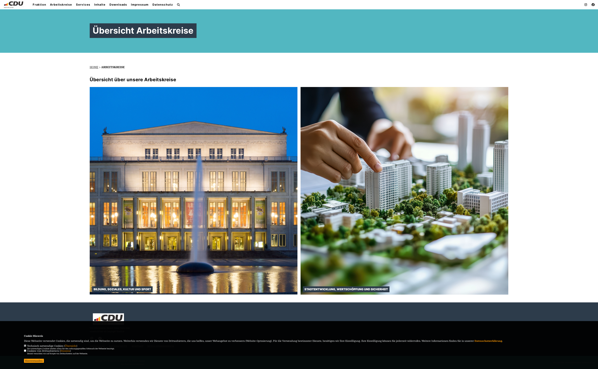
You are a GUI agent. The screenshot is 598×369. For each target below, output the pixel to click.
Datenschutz (162, 4)
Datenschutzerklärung (488, 340)
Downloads (118, 4)
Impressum (140, 4)
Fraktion (39, 4)
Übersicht (70, 345)
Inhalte (100, 4)
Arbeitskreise (61, 4)
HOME (94, 67)
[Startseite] (108, 319)
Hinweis (65, 350)
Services (83, 4)
